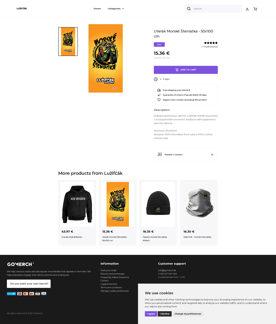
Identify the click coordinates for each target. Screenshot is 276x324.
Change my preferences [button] (188, 314)
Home (97, 8)
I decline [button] (164, 314)
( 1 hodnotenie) (210, 46)
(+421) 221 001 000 (167, 274)
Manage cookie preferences (114, 291)
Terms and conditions (111, 287)
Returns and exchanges (112, 274)
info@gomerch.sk (167, 270)
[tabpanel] (115, 59)
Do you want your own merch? (29, 283)
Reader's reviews (174, 154)
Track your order (108, 270)
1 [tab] (114, 88)
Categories (114, 8)
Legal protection (108, 284)
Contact (104, 280)
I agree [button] (151, 314)
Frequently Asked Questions (114, 277)
